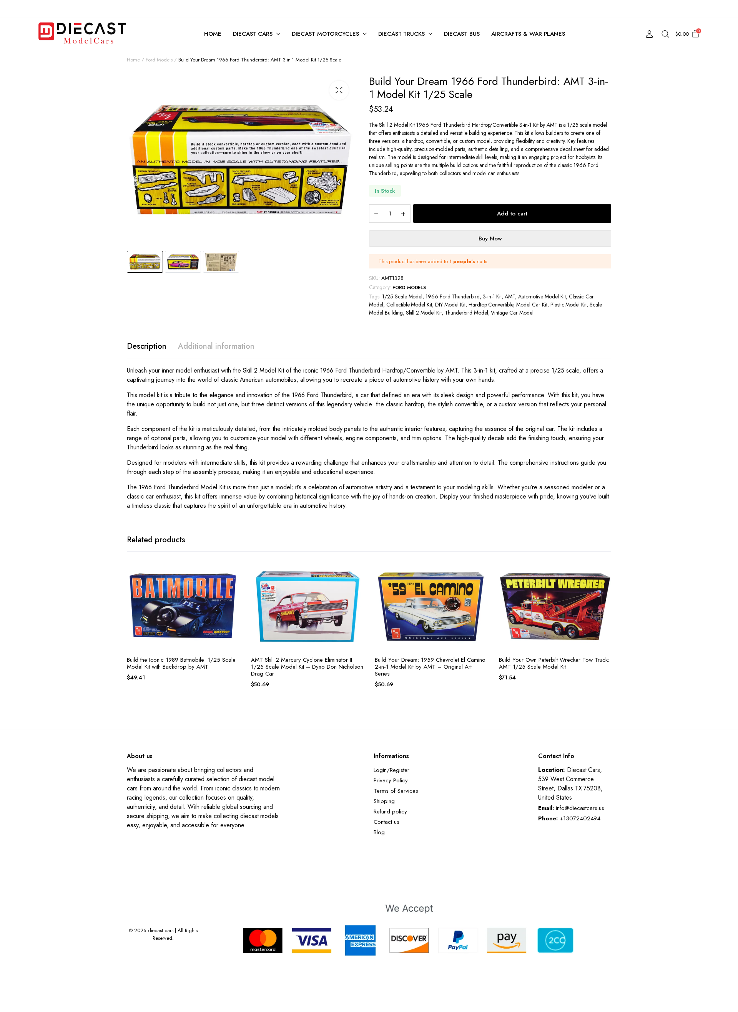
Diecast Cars (253, 34)
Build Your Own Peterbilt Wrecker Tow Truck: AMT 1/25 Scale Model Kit (554, 663)
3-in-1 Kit (492, 296)
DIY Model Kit (450, 304)
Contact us (386, 822)
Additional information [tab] (216, 346)
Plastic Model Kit (568, 304)
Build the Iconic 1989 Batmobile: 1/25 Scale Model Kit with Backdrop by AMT (181, 663)
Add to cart (512, 213)
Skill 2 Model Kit (424, 312)
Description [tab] (146, 346)
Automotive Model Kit (541, 296)
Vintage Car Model (512, 312)
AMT (510, 296)
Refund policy (390, 811)
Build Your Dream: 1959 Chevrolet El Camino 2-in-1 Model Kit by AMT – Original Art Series (430, 667)
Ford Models (159, 59)
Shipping (384, 801)
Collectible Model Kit (409, 304)
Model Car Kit (531, 304)
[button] (339, 90)
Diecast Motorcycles (325, 34)
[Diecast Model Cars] (82, 33)
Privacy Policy (391, 780)
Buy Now (490, 238)
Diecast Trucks (401, 34)
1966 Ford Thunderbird (452, 296)
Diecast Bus (462, 34)
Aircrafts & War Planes (528, 34)
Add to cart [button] (232, 590)
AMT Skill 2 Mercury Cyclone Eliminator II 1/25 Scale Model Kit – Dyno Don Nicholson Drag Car (307, 667)
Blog (379, 832)
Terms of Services (396, 791)
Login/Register (391, 770)
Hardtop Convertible (491, 304)
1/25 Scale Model (402, 296)
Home (212, 34)
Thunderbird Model (466, 312)
